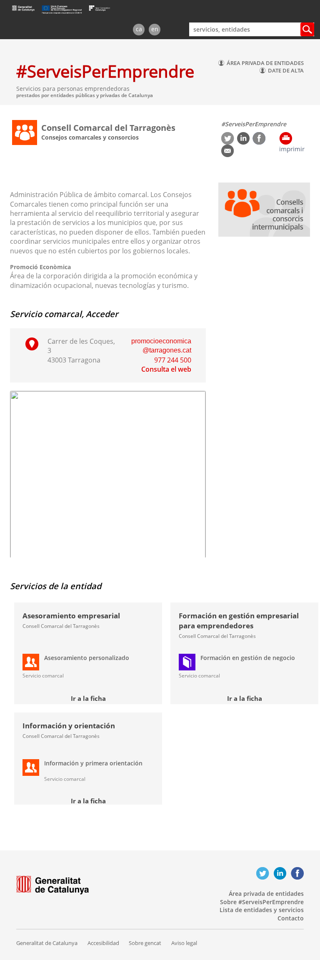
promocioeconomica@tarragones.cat (161, 346)
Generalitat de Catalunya (47, 943)
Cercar (307, 29)
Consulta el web (166, 369)
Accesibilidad (103, 943)
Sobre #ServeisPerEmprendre (262, 902)
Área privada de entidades (266, 894)
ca (139, 29)
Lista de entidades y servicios (262, 910)
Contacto (291, 918)
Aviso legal (184, 943)
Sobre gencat (145, 943)
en (154, 29)
